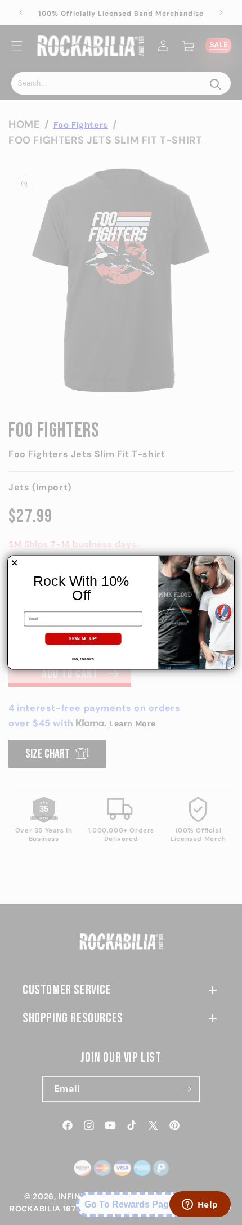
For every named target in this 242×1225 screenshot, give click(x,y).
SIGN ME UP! (83, 638)
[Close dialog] (15, 563)
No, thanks (82, 658)
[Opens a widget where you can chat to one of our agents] (200, 1205)
